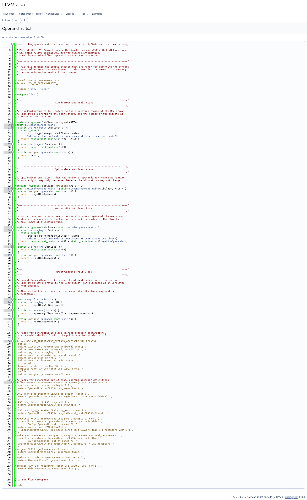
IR (24, 20)
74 (7, 246)
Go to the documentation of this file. (23, 37)
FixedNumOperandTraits (40, 125)
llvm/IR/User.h (39, 89)
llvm (16, 20)
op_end (39, 144)
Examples (97, 13)
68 (7, 230)
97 (7, 310)
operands (46, 152)
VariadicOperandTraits (81, 227)
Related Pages (25, 13)
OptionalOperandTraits (40, 188)
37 (7, 144)
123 (7, 382)
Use (30, 127)
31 (7, 127)
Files (82, 13)
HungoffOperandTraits (39, 299)
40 (7, 152)
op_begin (40, 127)
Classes (70, 13)
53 (7, 188)
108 (7, 341)
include (6, 20)
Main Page (8, 13)
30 (7, 125)
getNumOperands (113, 241)
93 (7, 299)
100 (7, 319)
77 (7, 255)
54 (7, 191)
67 (7, 227)
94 (7, 302)
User (65, 152)
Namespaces (52, 13)
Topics (39, 13)
